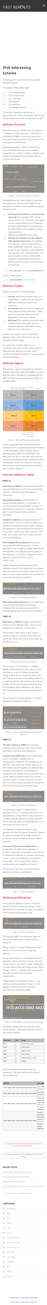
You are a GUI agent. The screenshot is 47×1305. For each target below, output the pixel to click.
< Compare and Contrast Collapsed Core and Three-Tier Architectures (23, 1145)
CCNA (8, 1223)
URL (4, 378)
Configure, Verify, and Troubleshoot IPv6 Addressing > (23, 1155)
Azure (8, 1218)
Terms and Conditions (29, 1298)
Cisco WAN (10, 1257)
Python (9, 1271)
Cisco (8, 1233)
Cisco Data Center (13, 1242)
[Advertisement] (23, 37)
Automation (11, 1208)
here (13, 381)
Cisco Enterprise (12, 1247)
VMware (9, 1276)
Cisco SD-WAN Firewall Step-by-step (16, 1177)
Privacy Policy (14, 1298)
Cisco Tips (10, 1252)
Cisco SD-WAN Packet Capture (14, 1181)
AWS (8, 1213)
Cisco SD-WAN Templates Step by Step (17, 1172)
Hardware (10, 1262)
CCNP (8, 1228)
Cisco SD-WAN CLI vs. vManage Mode (17, 1193)
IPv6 (8, 1267)
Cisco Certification (13, 1238)
